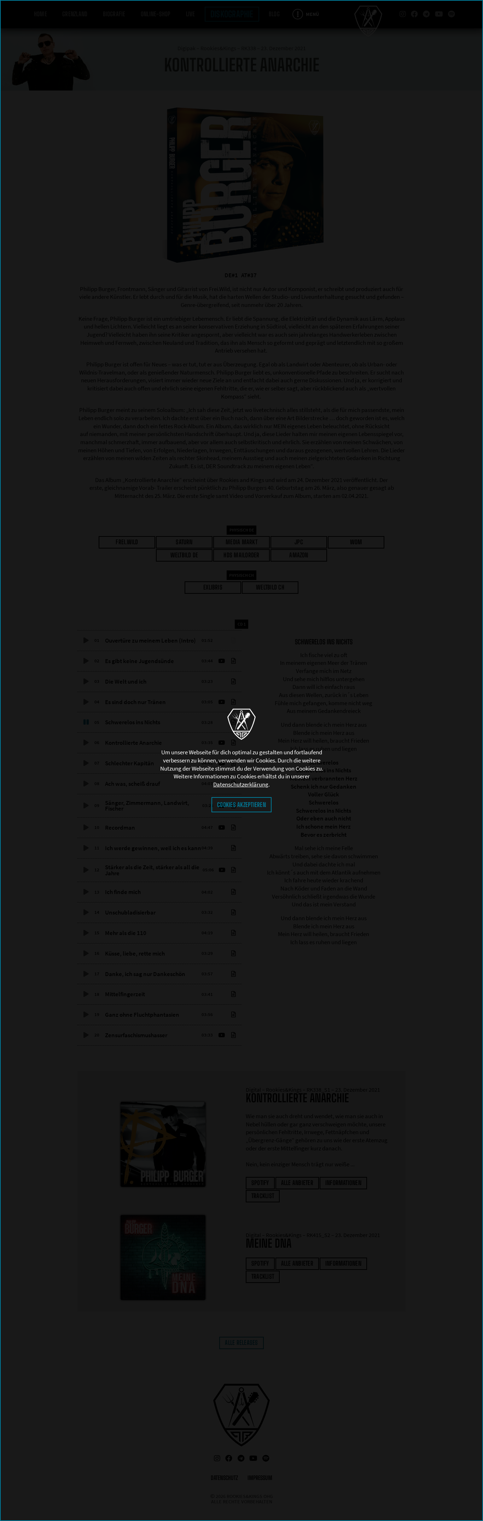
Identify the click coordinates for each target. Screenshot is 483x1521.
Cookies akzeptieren (241, 804)
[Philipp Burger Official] (241, 724)
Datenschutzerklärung (240, 784)
